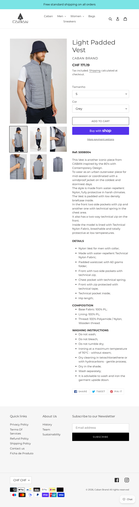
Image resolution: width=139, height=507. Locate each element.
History (47, 424)
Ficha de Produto (21, 453)
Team (46, 429)
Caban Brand (101, 489)
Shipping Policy (20, 443)
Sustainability (51, 434)
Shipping (95, 70)
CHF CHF (19, 480)
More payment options (100, 139)
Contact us (17, 448)
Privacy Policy (19, 424)
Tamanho (78, 87)
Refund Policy (19, 438)
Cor (74, 101)
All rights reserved (119, 489)
